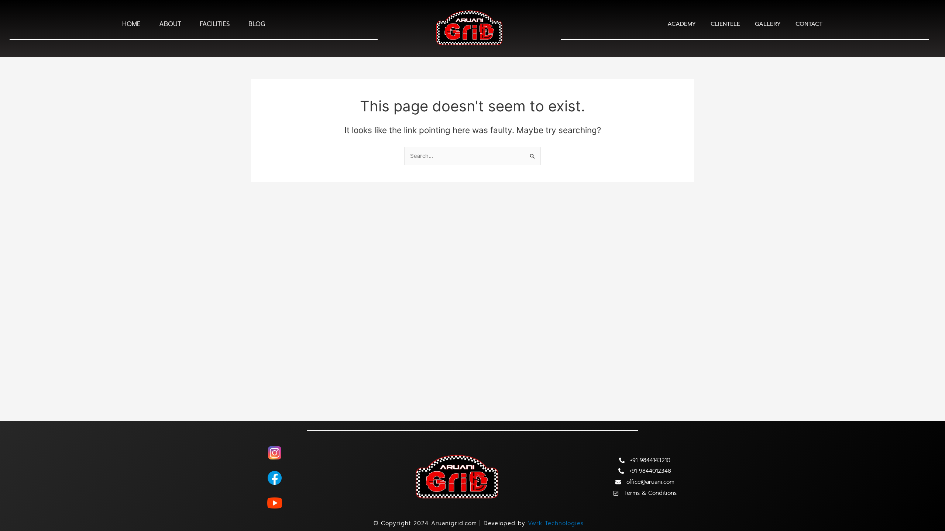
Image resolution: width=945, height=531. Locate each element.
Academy (681, 24)
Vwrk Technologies (556, 523)
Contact (808, 24)
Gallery (768, 24)
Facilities (215, 24)
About (170, 24)
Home (131, 24)
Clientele (725, 24)
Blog (256, 24)
